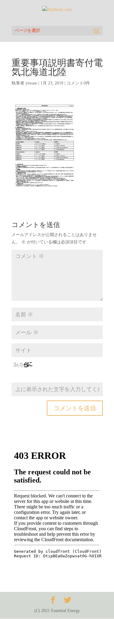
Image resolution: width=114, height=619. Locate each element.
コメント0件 (78, 83)
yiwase (31, 83)
